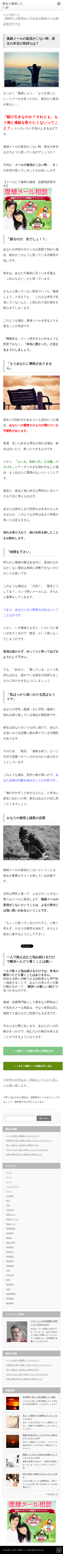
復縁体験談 (10, 1228)
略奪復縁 (10, 1284)
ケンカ (6, 14)
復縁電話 (10, 1261)
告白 (8, 1201)
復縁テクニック (12, 1219)
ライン (9, 1191)
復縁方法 (10, 1252)
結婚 (8, 1289)
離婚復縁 (10, 1303)
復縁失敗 (10, 1233)
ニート (9, 1182)
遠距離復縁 (10, 1294)
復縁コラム (10, 1214)
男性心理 (10, 1275)
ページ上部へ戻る (59, 1550)
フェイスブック (12, 1187)
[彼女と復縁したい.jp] (15, 5)
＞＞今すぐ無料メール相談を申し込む (33, 1066)
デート (9, 1177)
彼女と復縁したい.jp (21, 1550)
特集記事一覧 (52, 1494)
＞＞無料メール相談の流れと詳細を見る (33, 1051)
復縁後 (9, 1238)
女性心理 (10, 1210)
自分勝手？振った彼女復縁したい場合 (39, 1397)
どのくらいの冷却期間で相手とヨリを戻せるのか (44, 1323)
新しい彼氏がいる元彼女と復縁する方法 (22, 1145)
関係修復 (10, 1298)
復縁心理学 (10, 1243)
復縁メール (15, 14)
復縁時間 (10, 1257)
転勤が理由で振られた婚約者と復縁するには (24, 1154)
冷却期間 (10, 1196)
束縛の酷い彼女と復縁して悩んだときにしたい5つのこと (29, 1140)
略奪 (8, 1280)
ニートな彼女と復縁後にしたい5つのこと (22, 1136)
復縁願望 (10, 1266)
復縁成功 (10, 1247)
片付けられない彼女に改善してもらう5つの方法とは (27, 1150)
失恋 (8, 1205)
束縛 (8, 1270)
